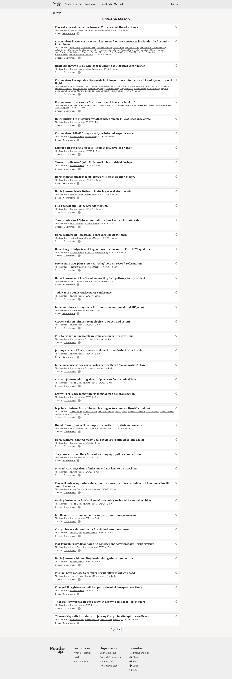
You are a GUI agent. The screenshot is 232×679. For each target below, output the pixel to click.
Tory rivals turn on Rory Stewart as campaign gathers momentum (98, 454)
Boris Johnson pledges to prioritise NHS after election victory (95, 176)
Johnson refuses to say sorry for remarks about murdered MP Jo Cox (99, 307)
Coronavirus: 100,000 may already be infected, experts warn (94, 133)
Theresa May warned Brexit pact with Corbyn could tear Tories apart (100, 601)
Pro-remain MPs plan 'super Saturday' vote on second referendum (98, 263)
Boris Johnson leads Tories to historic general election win (93, 191)
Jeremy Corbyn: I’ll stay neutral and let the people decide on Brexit (98, 350)
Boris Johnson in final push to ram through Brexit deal (91, 234)
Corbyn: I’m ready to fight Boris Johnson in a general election (95, 393)
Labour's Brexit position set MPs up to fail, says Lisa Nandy (93, 147)
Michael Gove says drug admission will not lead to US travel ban (96, 468)
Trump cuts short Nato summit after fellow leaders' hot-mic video (98, 220)
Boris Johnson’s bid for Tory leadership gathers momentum (94, 558)
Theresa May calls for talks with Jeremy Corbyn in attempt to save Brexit (102, 616)
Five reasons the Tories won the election (81, 205)
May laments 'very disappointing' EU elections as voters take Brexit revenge (104, 543)
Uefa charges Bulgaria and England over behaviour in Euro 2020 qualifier (102, 249)
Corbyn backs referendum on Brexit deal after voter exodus (94, 529)
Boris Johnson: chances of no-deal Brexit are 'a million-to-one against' (100, 439)
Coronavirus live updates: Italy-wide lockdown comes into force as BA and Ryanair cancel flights (113, 82)
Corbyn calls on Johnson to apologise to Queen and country (93, 321)
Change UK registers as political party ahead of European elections (98, 587)
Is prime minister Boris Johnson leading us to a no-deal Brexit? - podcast (102, 408)
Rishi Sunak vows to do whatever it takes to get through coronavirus (100, 65)
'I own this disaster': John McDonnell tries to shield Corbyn (93, 162)
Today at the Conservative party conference (83, 292)
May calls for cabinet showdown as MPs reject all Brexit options (96, 27)
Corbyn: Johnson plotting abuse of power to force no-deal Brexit (97, 379)
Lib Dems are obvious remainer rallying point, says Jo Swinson (96, 515)
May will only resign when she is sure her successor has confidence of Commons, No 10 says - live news (112, 484)
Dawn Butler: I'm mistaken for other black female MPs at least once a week (103, 118)
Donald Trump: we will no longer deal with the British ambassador (99, 425)
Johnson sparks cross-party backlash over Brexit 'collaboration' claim (100, 365)
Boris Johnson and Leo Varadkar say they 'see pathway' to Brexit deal (100, 278)
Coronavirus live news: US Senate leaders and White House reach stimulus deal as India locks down (112, 43)
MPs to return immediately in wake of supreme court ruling (94, 336)
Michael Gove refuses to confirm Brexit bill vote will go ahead (95, 572)
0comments (68, 33)
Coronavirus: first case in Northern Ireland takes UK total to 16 (96, 102)
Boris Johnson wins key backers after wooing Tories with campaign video (103, 500)
